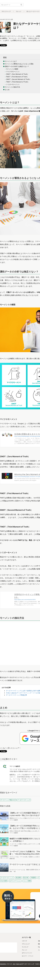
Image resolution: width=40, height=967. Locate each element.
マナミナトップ (6, 11)
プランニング (26, 944)
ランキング (25, 947)
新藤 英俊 (12, 858)
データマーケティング (7, 877)
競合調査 (18, 877)
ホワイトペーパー (27, 953)
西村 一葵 (12, 871)
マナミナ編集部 (15, 766)
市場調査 (33, 877)
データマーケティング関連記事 (16, 695)
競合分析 (25, 877)
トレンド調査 (27, 881)
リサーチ (24, 941)
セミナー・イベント (27, 956)
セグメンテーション (15, 881)
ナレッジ (18, 11)
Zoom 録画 (4, 881)
